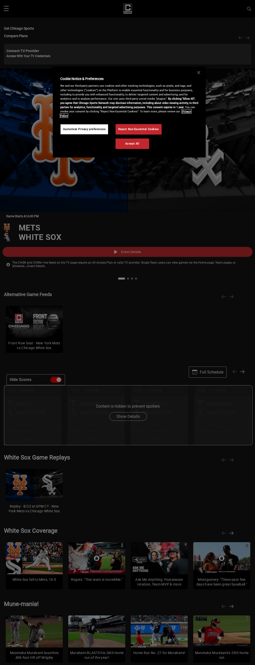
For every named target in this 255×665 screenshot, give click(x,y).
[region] (129, 112)
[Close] (198, 72)
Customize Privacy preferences (84, 129)
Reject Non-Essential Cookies (138, 129)
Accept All (132, 143)
